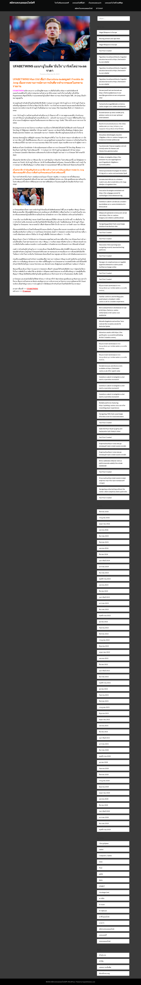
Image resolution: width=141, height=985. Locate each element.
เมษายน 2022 (103, 658)
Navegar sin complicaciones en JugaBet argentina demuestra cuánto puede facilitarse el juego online (112, 264)
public (101, 874)
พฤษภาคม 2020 (104, 793)
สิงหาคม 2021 (104, 701)
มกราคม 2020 (104, 817)
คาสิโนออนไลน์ (104, 917)
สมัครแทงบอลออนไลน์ (106, 929)
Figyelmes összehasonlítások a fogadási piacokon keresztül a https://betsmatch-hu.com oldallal (113, 59)
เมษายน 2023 (103, 585)
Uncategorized (104, 892)
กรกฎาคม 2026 (104, 518)
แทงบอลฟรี (103, 935)
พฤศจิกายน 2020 (105, 756)
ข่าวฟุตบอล (103, 911)
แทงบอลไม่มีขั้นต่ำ (78, 3)
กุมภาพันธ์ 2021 (104, 738)
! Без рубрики (103, 843)
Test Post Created (105, 51)
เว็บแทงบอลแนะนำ (95, 3)
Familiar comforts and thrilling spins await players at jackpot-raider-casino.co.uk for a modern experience (111, 299)
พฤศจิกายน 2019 (105, 829)
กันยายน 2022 (104, 628)
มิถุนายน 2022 (104, 646)
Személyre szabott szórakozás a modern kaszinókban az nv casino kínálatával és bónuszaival (112, 204)
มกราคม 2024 (104, 566)
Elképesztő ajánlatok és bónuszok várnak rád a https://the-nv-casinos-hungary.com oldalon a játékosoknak (113, 215)
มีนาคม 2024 (103, 554)
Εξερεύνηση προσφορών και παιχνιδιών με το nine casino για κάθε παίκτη (113, 287)
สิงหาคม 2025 (104, 542)
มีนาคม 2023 (103, 591)
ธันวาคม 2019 (104, 823)
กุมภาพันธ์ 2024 (104, 560)
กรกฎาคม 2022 (104, 640)
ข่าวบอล (102, 904)
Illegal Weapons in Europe (108, 32)
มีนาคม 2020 (103, 805)
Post (100, 868)
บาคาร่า (101, 923)
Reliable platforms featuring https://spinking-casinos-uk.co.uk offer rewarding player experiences (112, 405)
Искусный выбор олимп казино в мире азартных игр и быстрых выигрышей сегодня (112, 480)
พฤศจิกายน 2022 (105, 615)
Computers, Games (105, 855)
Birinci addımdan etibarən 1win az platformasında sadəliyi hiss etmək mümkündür (110, 463)
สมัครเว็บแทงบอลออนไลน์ (83, 8)
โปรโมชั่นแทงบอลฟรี (62, 3)
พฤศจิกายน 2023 (105, 579)
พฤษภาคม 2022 (104, 652)
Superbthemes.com (88, 982)
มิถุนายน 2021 (104, 713)
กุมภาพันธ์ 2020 (104, 811)
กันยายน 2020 (104, 768)
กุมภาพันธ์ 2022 (104, 670)
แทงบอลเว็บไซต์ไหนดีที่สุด (114, 3)
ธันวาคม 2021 (104, 677)
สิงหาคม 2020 (104, 774)
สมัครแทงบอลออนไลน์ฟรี (22, 2)
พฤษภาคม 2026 (104, 524)
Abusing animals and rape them (109, 38)
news (100, 862)
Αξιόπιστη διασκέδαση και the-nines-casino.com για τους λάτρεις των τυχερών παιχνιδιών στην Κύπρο (112, 126)
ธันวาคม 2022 (104, 609)
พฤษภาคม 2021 (104, 719)
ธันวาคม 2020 (104, 750)
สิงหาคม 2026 (104, 511)
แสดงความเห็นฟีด (105, 967)
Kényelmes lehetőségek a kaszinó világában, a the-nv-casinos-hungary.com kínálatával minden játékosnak (113, 137)
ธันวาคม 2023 (104, 573)
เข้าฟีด (101, 961)
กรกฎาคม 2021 (104, 707)
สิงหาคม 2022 (104, 634)
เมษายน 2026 (103, 530)
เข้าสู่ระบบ (102, 955)
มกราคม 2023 (104, 603)
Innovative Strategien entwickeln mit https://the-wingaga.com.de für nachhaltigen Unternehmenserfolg (111, 193)
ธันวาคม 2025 (104, 536)
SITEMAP (99, 8)
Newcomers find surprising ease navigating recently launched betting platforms (111, 247)
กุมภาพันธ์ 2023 (104, 597)
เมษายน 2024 (103, 548)
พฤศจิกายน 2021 (105, 683)
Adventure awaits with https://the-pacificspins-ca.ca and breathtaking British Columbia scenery (111, 334)
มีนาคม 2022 (103, 664)
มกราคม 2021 (104, 744)
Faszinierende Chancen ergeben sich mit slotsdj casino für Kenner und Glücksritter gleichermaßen (112, 148)
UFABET (102, 886)
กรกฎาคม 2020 (104, 780)
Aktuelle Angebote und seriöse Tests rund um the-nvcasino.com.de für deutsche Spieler (111, 323)
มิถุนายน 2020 (104, 787)
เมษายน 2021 (103, 725)
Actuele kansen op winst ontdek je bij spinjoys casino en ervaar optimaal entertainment (111, 115)
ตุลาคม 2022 (103, 622)
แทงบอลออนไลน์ (104, 941)
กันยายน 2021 (104, 695)
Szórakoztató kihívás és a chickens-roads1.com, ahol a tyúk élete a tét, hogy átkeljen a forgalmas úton (112, 181)
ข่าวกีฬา (101, 898)
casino (101, 849)
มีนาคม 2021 (103, 732)
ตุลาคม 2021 (103, 689)
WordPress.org (104, 973)
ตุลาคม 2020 (103, 762)
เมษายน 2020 (103, 799)
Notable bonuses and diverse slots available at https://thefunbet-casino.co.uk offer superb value (110, 368)
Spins (101, 880)
